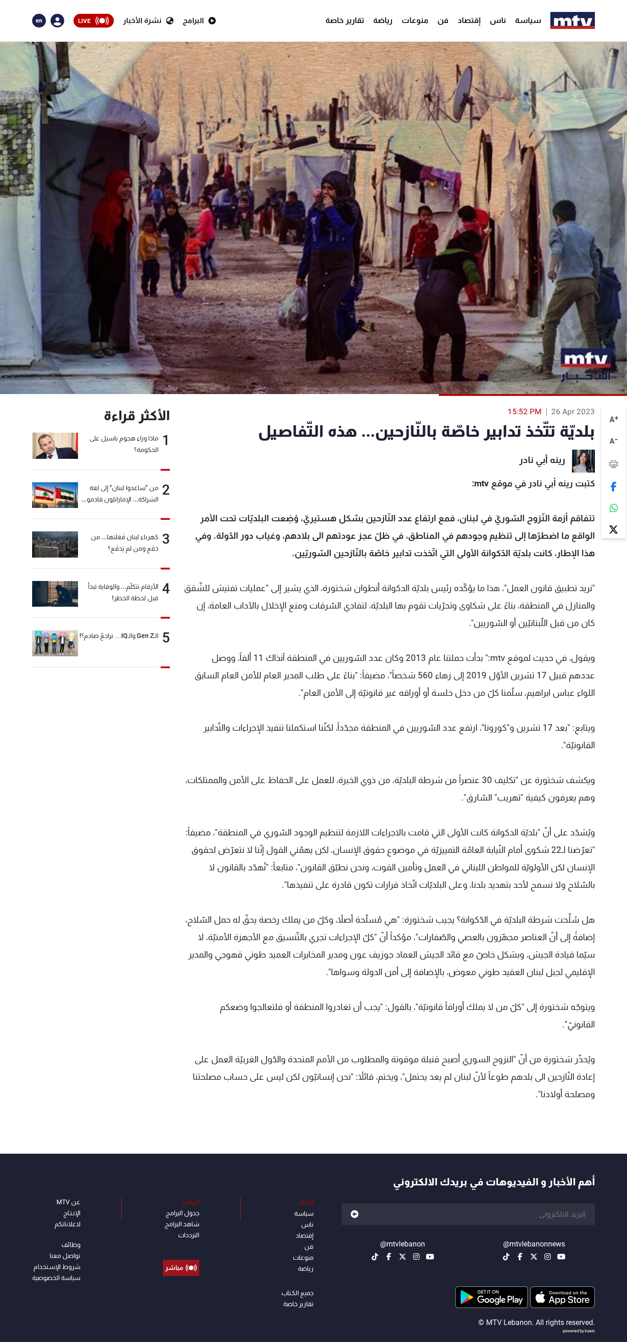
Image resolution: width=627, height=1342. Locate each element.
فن (442, 20)
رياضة (382, 20)
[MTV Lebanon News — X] (534, 1256)
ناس (498, 20)
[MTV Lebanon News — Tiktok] (506, 1256)
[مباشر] (181, 1246)
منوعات (415, 20)
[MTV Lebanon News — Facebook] (520, 1256)
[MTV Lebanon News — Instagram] (547, 1256)
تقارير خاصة (344, 20)
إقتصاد (469, 20)
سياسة (528, 20)
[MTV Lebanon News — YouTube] (561, 1256)
